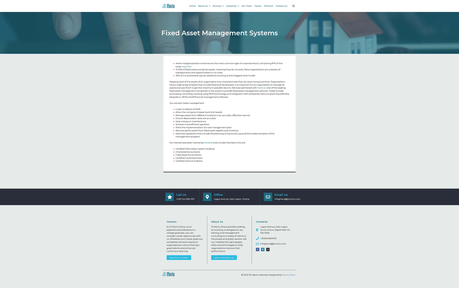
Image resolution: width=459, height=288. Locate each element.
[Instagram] (268, 249)
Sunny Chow (288, 275)
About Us (203, 6)
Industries (231, 6)
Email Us (281, 195)
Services (217, 6)
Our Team (246, 6)
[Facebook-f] (257, 249)
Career (258, 6)
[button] (179, 257)
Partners (268, 6)
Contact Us (281, 6)
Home (192, 6)
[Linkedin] (262, 249)
